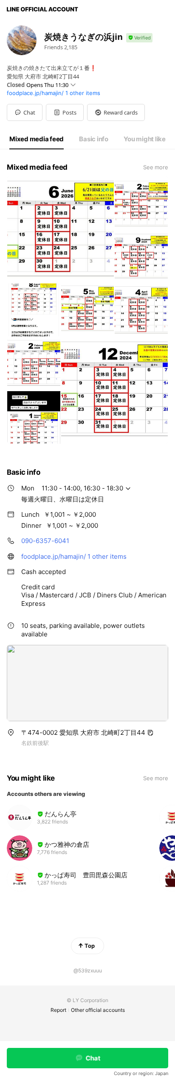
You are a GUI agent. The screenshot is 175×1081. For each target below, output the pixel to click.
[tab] (36, 139)
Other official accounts (98, 1010)
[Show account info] (139, 38)
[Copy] (150, 732)
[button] (65, 112)
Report (58, 1010)
